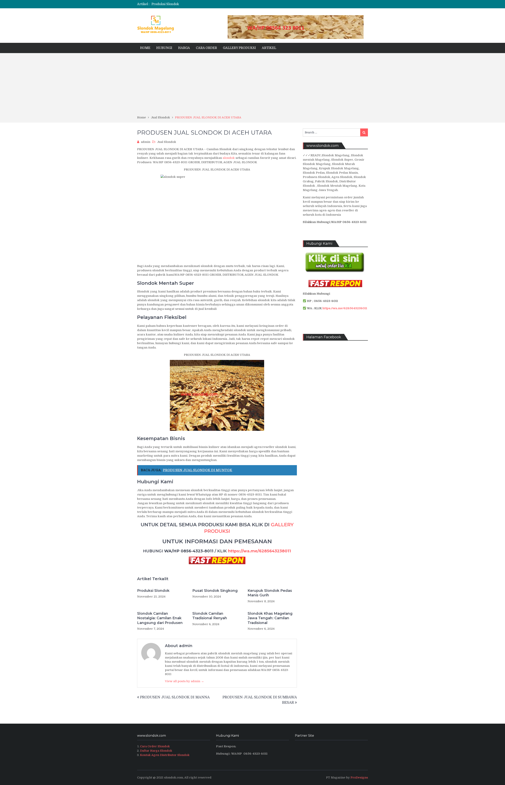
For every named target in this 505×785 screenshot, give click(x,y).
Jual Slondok (166, 142)
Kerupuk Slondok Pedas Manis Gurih (270, 592)
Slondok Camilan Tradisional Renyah (209, 615)
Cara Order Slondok (155, 746)
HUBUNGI (164, 48)
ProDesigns (359, 777)
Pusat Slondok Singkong (215, 590)
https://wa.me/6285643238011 (259, 551)
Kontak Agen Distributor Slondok (165, 755)
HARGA (184, 48)
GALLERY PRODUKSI (239, 48)
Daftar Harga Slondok (156, 750)
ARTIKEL (269, 48)
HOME (145, 48)
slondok (229, 158)
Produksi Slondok (165, 4)
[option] (214, 4)
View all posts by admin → (184, 681)
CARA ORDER (206, 48)
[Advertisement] (252, 85)
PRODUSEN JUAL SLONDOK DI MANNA (175, 697)
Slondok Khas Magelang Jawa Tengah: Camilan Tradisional (270, 618)
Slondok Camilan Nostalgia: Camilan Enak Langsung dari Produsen (160, 618)
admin (145, 142)
